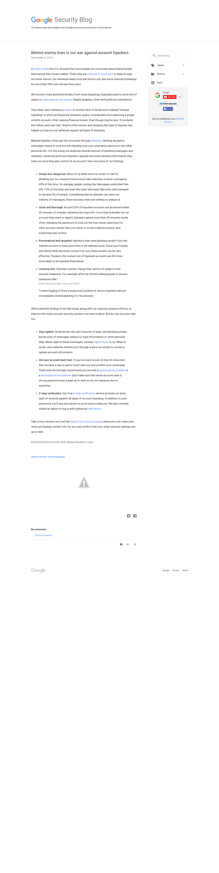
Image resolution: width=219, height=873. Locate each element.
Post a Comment (43, 535)
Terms (185, 570)
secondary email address (56, 375)
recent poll (40, 68)
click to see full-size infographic (48, 456)
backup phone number (112, 370)
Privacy (176, 570)
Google (166, 570)
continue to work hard (100, 74)
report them (101, 342)
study (68, 109)
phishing (96, 140)
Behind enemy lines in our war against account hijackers (80, 53)
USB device (94, 408)
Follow (170, 109)
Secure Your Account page (86, 421)
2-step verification (84, 393)
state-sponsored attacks (57, 99)
